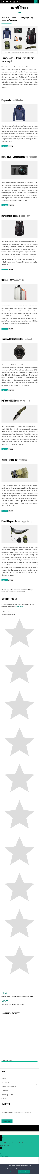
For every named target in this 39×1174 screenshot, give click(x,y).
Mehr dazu (13, 1172)
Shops (4, 1078)
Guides (4, 1098)
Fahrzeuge (6, 1090)
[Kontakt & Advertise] (18, 1)
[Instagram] (7, 1)
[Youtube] (14, 1)
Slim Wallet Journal (9, 1086)
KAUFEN (5, 146)
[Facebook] (3, 1)
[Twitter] (10, 1)
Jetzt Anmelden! (7, 1112)
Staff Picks (5, 1082)
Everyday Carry (7, 1094)
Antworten (4, 1156)
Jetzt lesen (19, 607)
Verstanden (24, 1172)
